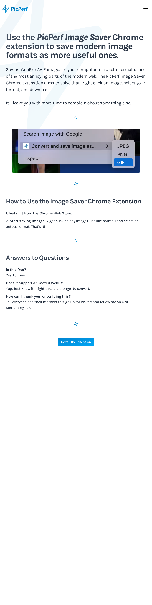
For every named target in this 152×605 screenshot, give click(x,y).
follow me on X (112, 302)
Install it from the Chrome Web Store (40, 213)
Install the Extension (76, 342)
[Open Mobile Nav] (146, 9)
